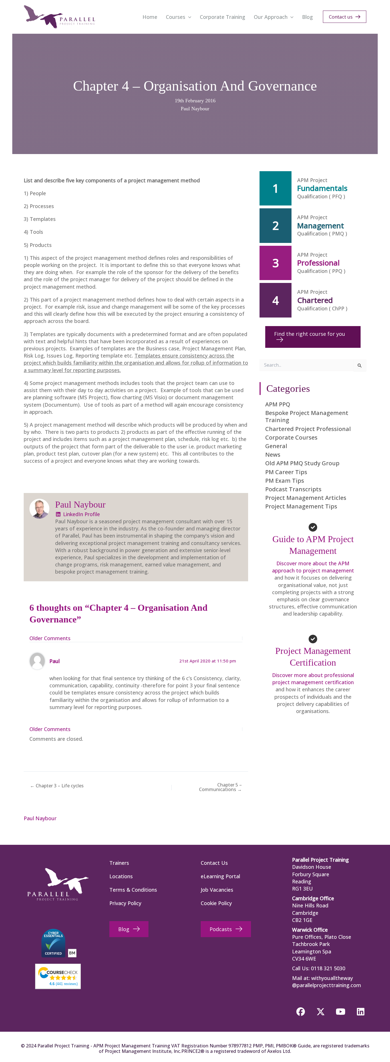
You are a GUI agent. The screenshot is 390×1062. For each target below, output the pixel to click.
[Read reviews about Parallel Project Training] (58, 973)
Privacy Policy (125, 903)
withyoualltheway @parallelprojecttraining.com (326, 982)
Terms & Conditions (133, 889)
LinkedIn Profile (81, 514)
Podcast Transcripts (293, 489)
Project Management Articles (305, 498)
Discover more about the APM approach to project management (313, 567)
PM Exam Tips (284, 480)
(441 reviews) (63, 984)
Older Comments (50, 638)
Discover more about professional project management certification (313, 679)
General (276, 446)
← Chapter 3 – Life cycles (57, 785)
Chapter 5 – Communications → (220, 787)
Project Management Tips (301, 506)
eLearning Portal (220, 876)
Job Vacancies (217, 889)
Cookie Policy (216, 903)
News (272, 454)
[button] (188, 16)
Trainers (119, 862)
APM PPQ (277, 404)
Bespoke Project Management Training (306, 416)
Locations (121, 876)
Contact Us (214, 862)
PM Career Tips (286, 472)
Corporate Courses (291, 437)
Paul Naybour (195, 108)
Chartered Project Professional (308, 429)
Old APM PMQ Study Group (302, 463)
